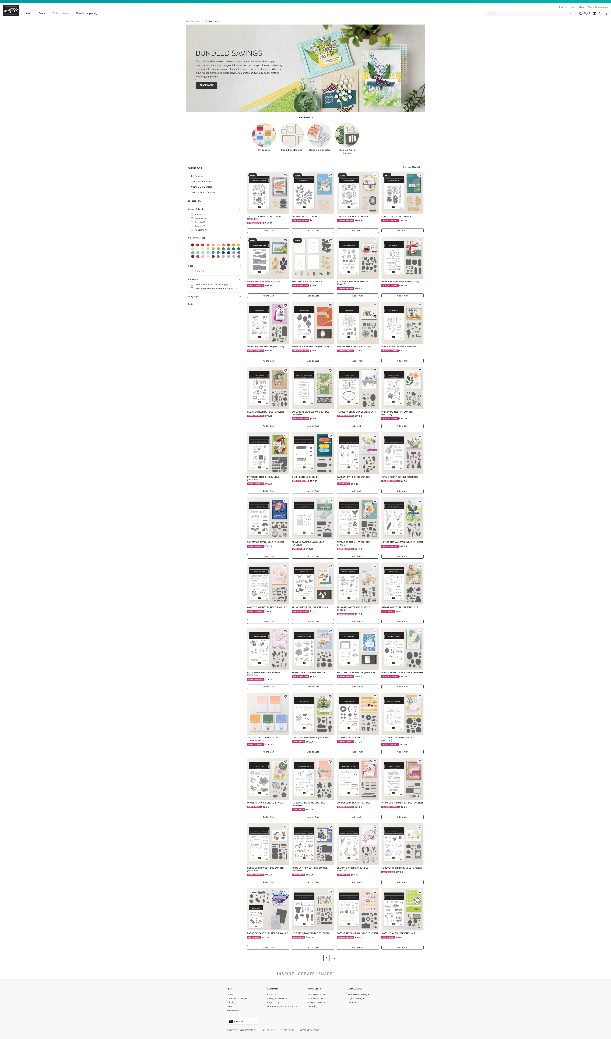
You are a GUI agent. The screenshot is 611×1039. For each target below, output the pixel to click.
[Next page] (343, 958)
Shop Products (192, 21)
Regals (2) (200, 222)
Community (314, 988)
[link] (601, 13)
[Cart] (607, 13)
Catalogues (355, 988)
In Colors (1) (201, 230)
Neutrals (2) (201, 218)
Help (229, 988)
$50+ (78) (199, 271)
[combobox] (530, 13)
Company (272, 988)
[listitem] (215, 176)
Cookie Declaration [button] (310, 1030)
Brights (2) (200, 214)
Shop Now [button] (207, 85)
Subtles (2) (200, 226)
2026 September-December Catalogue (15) (216, 288)
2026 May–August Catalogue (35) (211, 284)
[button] (594, 13)
